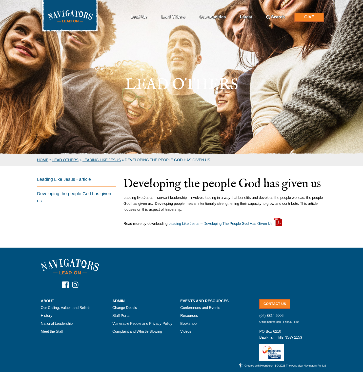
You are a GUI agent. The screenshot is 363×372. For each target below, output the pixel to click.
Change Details (124, 307)
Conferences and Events (200, 307)
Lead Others (173, 17)
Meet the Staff (52, 331)
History (46, 315)
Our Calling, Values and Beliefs (65, 307)
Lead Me (139, 17)
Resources (189, 315)
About (47, 301)
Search (278, 17)
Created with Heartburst (258, 365)
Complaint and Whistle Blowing (137, 331)
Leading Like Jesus (101, 160)
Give (309, 17)
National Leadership (57, 323)
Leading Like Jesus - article (64, 179)
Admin (118, 301)
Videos (185, 331)
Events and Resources (204, 301)
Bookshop (188, 323)
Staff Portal (121, 315)
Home (42, 160)
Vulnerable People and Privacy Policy (142, 323)
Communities (213, 17)
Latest (246, 17)
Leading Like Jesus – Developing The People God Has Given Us (220, 223)
